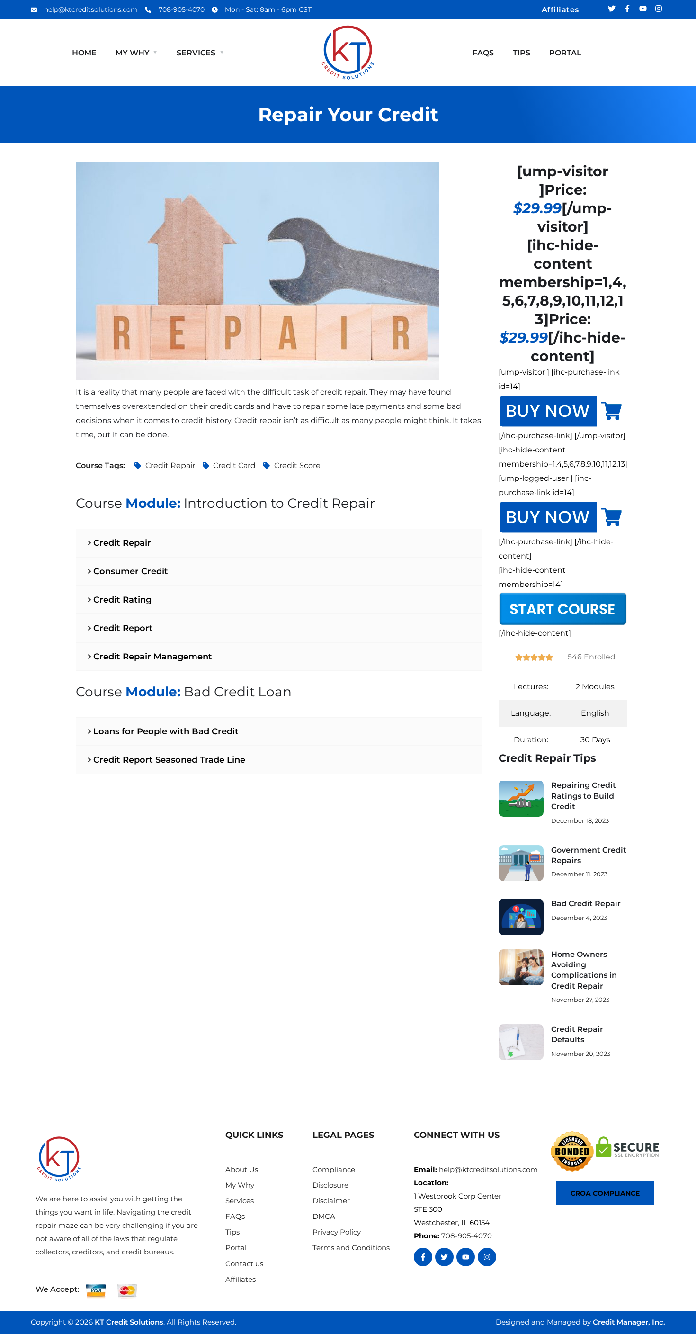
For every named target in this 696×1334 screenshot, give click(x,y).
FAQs (483, 52)
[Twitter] (612, 8)
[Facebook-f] (627, 8)
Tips (521, 52)
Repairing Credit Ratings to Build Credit (583, 796)
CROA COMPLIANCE (605, 1193)
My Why (133, 52)
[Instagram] (658, 8)
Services (196, 52)
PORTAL (565, 52)
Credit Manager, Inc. (629, 1321)
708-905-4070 (466, 1235)
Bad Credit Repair (586, 903)
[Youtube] (643, 8)
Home (84, 52)
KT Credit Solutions (129, 1321)
